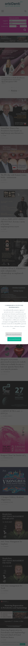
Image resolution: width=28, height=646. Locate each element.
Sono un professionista (14, 339)
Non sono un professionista (14, 334)
